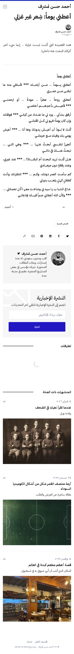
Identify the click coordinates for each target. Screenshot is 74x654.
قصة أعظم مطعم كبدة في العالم (50, 564)
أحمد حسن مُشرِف (54, 6)
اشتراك (29, 641)
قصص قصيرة (62, 223)
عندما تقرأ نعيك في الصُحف (53, 407)
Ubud (26, 646)
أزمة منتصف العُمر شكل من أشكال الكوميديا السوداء (42, 486)
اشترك (37, 327)
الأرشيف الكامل (41, 641)
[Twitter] (19, 253)
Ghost (18, 646)
